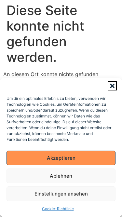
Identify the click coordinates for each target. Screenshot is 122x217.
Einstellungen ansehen (61, 194)
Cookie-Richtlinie (58, 208)
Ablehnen (61, 176)
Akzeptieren (61, 158)
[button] (112, 86)
